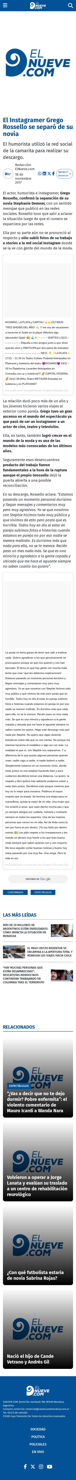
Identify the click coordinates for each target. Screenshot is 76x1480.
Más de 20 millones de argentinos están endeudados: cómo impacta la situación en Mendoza (25, 930)
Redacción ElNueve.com (24, 167)
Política (38, 1437)
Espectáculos (43, 892)
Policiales (38, 1444)
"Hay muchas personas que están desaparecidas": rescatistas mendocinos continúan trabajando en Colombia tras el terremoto (23, 975)
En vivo (38, 1452)
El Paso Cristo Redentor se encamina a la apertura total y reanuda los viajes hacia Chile (49, 951)
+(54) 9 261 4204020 (17, 1412)
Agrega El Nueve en (63, 173)
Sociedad (38, 1429)
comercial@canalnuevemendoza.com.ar (47, 1409)
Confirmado (15, 892)
